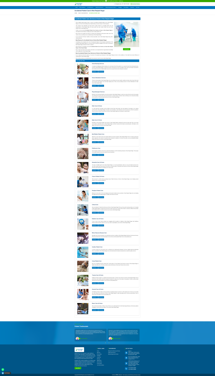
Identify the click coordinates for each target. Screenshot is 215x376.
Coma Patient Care (96, 261)
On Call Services (90, 7)
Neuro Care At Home (97, 303)
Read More (94, 71)
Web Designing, (125, 374)
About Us (98, 352)
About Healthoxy (82, 7)
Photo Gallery (126, 7)
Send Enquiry (101, 71)
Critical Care (95, 204)
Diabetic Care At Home (97, 218)
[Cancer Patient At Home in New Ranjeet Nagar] (83, 181)
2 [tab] (107, 342)
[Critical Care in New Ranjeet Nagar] (83, 210)
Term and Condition (100, 365)
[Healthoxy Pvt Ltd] (78, 4)
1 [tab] (105, 342)
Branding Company (137, 374)
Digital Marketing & (131, 374)
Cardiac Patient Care (97, 247)
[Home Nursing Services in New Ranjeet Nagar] (83, 68)
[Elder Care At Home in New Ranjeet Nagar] (83, 111)
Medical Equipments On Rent (111, 7)
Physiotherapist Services (98, 92)
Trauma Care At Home (97, 275)
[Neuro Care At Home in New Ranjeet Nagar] (83, 308)
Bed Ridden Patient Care (98, 134)
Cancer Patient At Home (98, 176)
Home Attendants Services (99, 77)
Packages (120, 7)
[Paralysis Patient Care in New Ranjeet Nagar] (83, 195)
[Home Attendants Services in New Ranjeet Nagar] (83, 83)
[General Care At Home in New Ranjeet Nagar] (83, 294)
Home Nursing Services (98, 63)
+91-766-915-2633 (122, 3)
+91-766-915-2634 (132, 369)
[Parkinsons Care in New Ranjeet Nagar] (83, 153)
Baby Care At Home (97, 120)
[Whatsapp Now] (2, 369)
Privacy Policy (99, 363)
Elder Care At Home (97, 106)
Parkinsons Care (96, 148)
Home (77, 7)
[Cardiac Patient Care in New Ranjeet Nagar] (83, 252)
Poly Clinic (137, 7)
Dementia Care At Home (98, 162)
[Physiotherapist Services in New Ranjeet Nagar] (83, 97)
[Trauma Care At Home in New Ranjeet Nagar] (83, 280)
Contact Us (132, 7)
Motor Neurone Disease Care (99, 233)
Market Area (99, 360)
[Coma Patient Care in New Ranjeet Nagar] (83, 266)
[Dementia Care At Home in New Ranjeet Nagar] (83, 167)
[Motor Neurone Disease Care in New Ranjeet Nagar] (83, 238)
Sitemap (98, 358)
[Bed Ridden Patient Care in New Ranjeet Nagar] (83, 139)
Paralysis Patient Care (97, 190)
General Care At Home (97, 289)
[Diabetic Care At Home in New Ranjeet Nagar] (83, 224)
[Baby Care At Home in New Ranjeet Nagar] (83, 125)
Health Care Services (99, 7)
